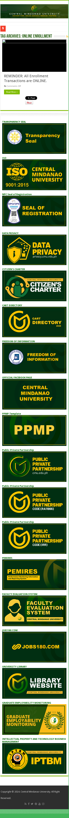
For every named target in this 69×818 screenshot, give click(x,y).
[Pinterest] (35, 804)
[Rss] (25, 804)
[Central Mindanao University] (34, 10)
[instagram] (43, 804)
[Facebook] (29, 804)
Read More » (12, 92)
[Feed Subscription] (67, 36)
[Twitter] (32, 804)
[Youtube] (39, 804)
